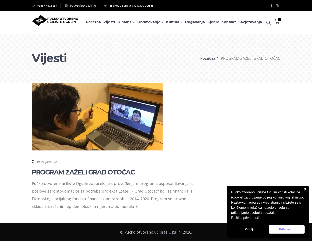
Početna (207, 58)
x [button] (305, 189)
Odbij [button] (249, 229)
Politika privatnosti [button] (245, 218)
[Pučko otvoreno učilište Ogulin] (55, 20)
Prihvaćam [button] (286, 229)
